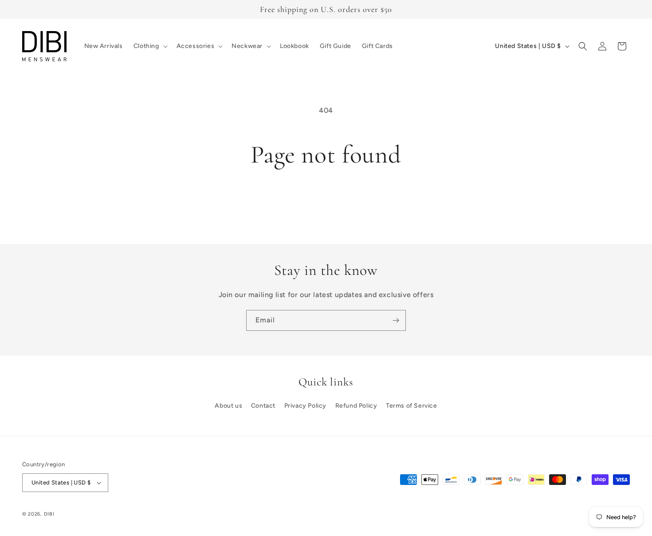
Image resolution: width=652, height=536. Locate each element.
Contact (263, 405)
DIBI (49, 514)
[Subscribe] (395, 320)
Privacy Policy (305, 405)
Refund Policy (356, 405)
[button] (149, 46)
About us (228, 405)
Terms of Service (411, 405)
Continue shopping (326, 202)
